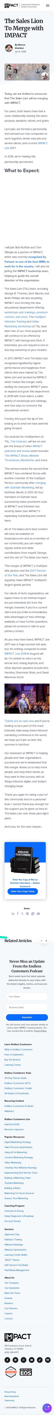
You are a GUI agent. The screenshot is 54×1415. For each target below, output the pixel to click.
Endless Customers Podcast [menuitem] (19, 1106)
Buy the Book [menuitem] (11, 1059)
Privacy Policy (40, 1031)
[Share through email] (39, 914)
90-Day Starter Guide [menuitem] (15, 1078)
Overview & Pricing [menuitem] (14, 1210)
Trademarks (9, 1400)
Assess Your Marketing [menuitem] (16, 1198)
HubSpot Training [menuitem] (13, 1239)
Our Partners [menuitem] (10, 1308)
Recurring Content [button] (14, 1100)
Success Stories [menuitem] (12, 1221)
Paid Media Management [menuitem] (16, 1270)
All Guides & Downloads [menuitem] (16, 1093)
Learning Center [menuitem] (12, 1064)
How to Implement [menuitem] (13, 1054)
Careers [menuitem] (8, 1313)
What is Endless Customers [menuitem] (18, 1049)
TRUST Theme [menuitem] (12, 1260)
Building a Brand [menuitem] (12, 1188)
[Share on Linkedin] (14, 913)
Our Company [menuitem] (11, 1282)
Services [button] (9, 1229)
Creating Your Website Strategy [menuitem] (20, 1167)
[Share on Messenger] (28, 913)
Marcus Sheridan (20, 46)
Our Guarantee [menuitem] (12, 1287)
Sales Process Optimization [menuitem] (18, 1147)
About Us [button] (9, 1277)
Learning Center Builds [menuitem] (15, 1254)
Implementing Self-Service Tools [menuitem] (20, 1172)
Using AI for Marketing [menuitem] (15, 1152)
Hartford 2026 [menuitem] (12, 1124)
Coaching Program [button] (14, 1205)
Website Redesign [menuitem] (13, 1244)
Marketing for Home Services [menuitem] (19, 1193)
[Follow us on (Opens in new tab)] (8, 1360)
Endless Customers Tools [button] (17, 1072)
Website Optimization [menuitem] (15, 1249)
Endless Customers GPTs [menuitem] (17, 1083)
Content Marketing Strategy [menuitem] (18, 1157)
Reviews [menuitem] (8, 1303)
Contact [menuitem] (8, 1318)
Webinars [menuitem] (9, 1111)
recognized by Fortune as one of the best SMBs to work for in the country (26, 262)
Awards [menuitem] (8, 1298)
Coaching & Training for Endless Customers (30, 5)
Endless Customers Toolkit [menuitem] (18, 1088)
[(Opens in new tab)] (12, 1372)
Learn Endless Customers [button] (18, 1044)
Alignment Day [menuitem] (12, 1234)
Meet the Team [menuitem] (12, 1293)
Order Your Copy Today (22, 891)
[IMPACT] (11, 6)
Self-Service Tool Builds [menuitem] (16, 1265)
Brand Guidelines (11, 1396)
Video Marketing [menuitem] (12, 1162)
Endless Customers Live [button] (17, 1119)
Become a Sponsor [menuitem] (14, 1129)
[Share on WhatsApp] (34, 913)
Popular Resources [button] (14, 1137)
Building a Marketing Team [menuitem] (17, 1177)
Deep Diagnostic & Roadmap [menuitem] (19, 1216)
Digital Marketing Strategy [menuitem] (17, 1142)
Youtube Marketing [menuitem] (14, 1183)
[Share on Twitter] (23, 913)
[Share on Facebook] (19, 913)
